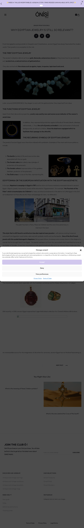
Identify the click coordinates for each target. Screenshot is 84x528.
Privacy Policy (38, 278)
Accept (42, 262)
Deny (42, 268)
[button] (81, 250)
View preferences (42, 274)
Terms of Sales (47, 278)
